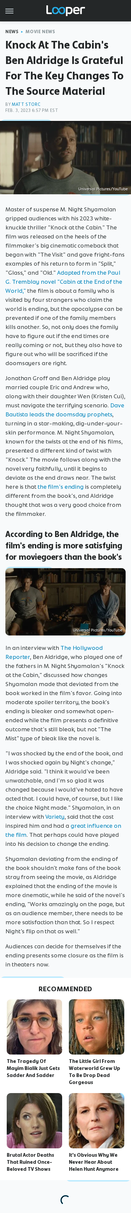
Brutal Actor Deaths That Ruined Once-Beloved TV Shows (30, 1162)
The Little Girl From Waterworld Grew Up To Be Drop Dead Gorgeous (94, 1071)
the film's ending (61, 487)
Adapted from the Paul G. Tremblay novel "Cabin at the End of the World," (63, 282)
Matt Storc (26, 104)
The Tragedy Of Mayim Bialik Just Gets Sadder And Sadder (33, 1068)
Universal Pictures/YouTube (103, 189)
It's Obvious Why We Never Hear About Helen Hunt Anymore (94, 1162)
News (11, 31)
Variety (54, 817)
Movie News (40, 31)
